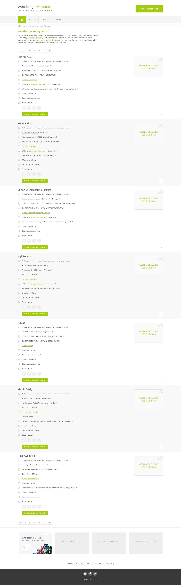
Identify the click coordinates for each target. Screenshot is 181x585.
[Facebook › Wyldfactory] (29, 307)
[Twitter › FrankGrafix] (24, 174)
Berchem (34, 132)
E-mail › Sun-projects (29, 80)
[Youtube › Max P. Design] (39, 440)
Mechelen (34, 66)
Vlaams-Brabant (27, 398)
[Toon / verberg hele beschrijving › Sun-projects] (60, 89)
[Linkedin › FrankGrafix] (34, 174)
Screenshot (57, 84)
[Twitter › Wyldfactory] (24, 307)
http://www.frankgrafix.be (37, 151)
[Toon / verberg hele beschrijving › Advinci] (60, 355)
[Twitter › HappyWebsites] (24, 507)
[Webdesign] (22, 19)
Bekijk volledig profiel (35, 114)
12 (50, 51)
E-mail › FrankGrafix (29, 146)
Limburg (25, 465)
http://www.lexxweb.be (37, 217)
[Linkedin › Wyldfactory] (34, 307)
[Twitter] (85, 574)
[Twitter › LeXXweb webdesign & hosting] (24, 241)
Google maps (45, 66)
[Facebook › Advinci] (29, 374)
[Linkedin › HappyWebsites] (34, 507)
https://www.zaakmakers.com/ (39, 84)
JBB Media (88, 580)
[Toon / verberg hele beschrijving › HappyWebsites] (60, 488)
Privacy (95, 580)
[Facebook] (90, 574)
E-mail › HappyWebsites (30, 479)
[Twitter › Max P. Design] (24, 440)
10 (39, 51)
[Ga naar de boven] (161, 114)
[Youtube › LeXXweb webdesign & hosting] (39, 241)
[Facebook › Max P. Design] (29, 440)
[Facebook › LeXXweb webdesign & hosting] (29, 241)
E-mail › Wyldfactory (29, 279)
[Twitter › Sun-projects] (24, 108)
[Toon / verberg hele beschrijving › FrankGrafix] (60, 155)
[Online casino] (37, 544)
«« (20, 51)
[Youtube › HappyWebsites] (39, 507)
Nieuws (32, 20)
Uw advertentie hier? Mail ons (72, 543)
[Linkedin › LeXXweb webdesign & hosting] (34, 241)
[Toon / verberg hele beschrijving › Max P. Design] (60, 421)
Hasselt (32, 465)
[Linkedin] (95, 574)
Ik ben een (149, 9)
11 (44, 51)
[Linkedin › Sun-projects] (34, 108)
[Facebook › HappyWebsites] (29, 507)
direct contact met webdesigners (47, 40)
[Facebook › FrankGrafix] (29, 174)
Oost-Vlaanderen (28, 199)
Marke (38, 332)
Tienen (37, 398)
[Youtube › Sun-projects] (39, 108)
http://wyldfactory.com (37, 284)
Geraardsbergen (41, 199)
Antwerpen (26, 66)
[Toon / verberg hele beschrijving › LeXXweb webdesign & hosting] (60, 222)
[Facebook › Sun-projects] (29, 108)
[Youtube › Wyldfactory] (39, 307)
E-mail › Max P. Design (30, 412)
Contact (57, 20)
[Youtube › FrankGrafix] (39, 174)
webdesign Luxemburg (34, 38)
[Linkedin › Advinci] (34, 374)
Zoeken (44, 20)
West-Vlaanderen (28, 332)
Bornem (34, 265)
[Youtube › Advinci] (39, 374)
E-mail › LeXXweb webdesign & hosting (36, 213)
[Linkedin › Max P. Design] (34, 440)
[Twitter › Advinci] (24, 374)
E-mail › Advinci (27, 346)
